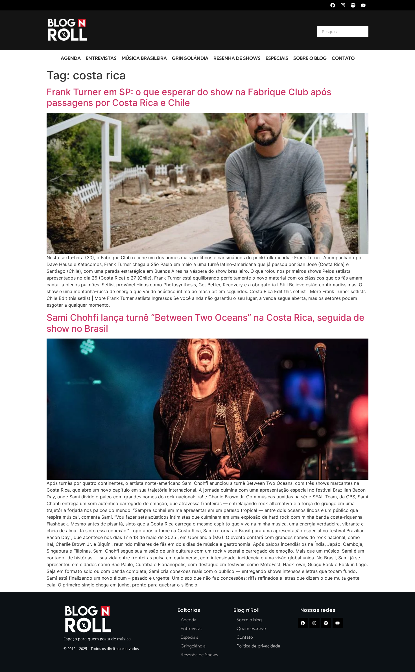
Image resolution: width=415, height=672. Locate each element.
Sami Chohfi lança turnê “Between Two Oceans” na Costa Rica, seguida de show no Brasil (205, 323)
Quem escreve (251, 628)
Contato (343, 58)
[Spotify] (353, 5)
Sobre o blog (310, 58)
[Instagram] (342, 5)
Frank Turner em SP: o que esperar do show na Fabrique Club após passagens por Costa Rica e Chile (189, 97)
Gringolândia (190, 58)
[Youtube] (363, 5)
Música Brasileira (144, 58)
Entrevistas (101, 58)
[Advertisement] (200, 30)
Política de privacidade (258, 646)
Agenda (71, 58)
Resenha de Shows (237, 58)
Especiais (277, 58)
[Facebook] (332, 5)
